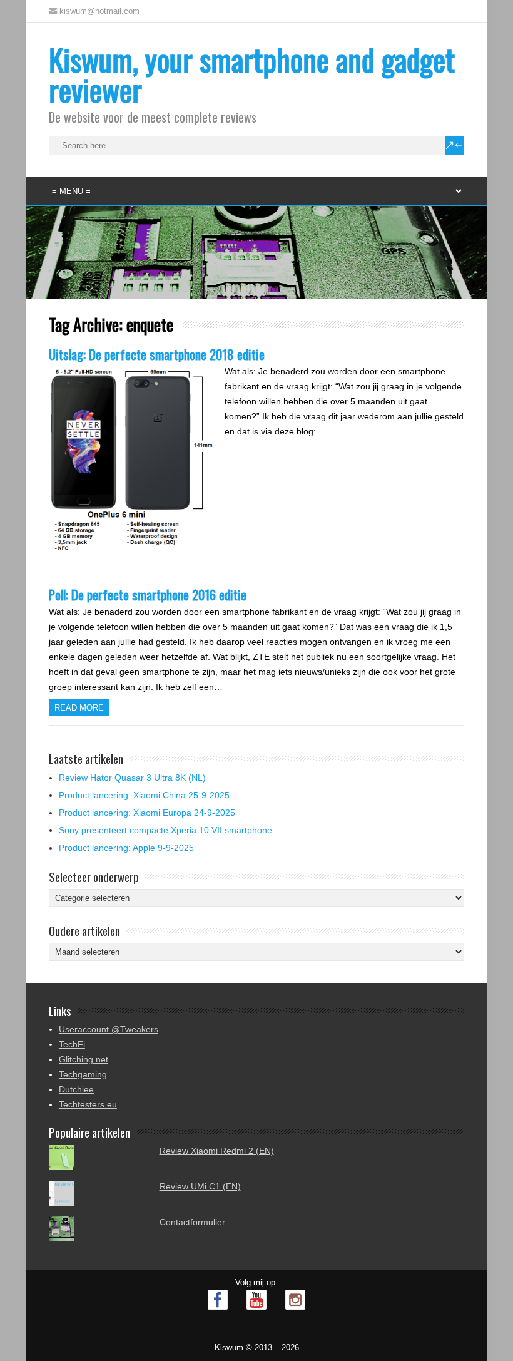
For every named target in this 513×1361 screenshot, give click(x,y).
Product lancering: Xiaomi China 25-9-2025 (144, 795)
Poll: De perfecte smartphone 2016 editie (147, 594)
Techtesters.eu (88, 1104)
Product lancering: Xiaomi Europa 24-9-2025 (147, 813)
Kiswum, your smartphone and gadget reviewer (252, 74)
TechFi (72, 1044)
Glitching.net (83, 1059)
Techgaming (83, 1074)
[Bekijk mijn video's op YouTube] (256, 1300)
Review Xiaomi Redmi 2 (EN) (217, 1151)
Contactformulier (192, 1222)
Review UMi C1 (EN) (200, 1186)
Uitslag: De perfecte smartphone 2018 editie (157, 354)
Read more (79, 707)
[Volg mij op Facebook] (218, 1300)
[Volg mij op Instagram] (295, 1300)
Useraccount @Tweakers (108, 1029)
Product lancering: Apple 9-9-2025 (126, 848)
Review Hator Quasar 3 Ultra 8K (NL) (132, 778)
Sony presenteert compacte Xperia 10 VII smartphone (165, 830)
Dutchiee (76, 1089)
